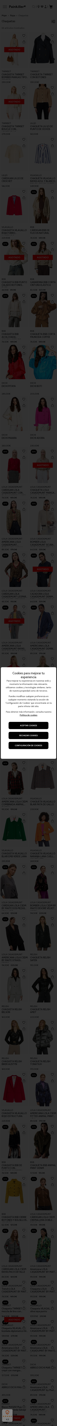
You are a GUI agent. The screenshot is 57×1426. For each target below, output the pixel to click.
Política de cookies (28, 715)
